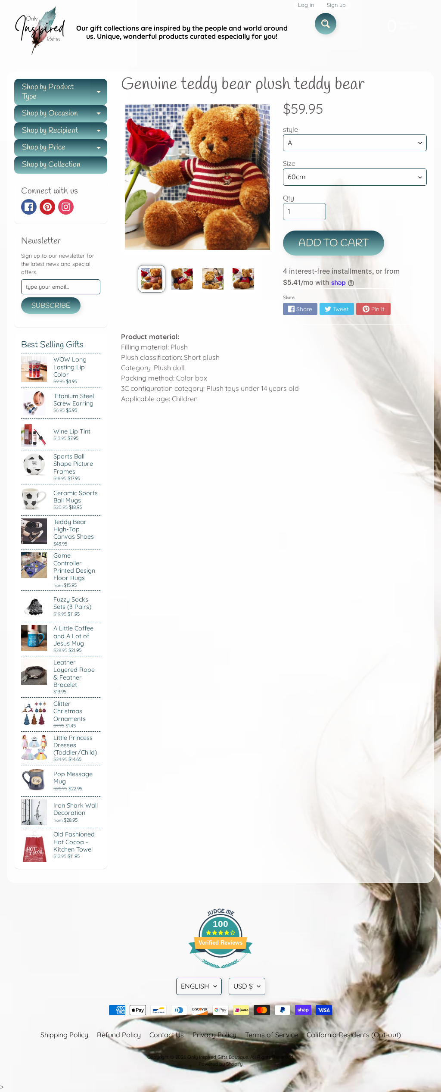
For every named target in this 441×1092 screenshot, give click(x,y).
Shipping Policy (64, 1034)
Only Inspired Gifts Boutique (217, 1057)
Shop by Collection (51, 164)
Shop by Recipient (64, 132)
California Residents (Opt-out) (354, 1034)
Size (289, 163)
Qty (288, 197)
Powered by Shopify (220, 1064)
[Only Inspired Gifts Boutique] (39, 32)
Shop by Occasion (64, 115)
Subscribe (50, 305)
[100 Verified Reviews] (220, 972)
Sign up (336, 5)
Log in (306, 5)
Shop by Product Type (64, 92)
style (290, 129)
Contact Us (166, 1034)
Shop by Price (64, 149)
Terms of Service (271, 1034)
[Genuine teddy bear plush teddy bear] (151, 279)
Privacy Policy (214, 1034)
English (195, 986)
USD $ (243, 986)
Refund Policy (119, 1034)
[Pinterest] (47, 207)
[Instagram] (66, 207)
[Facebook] (29, 207)
